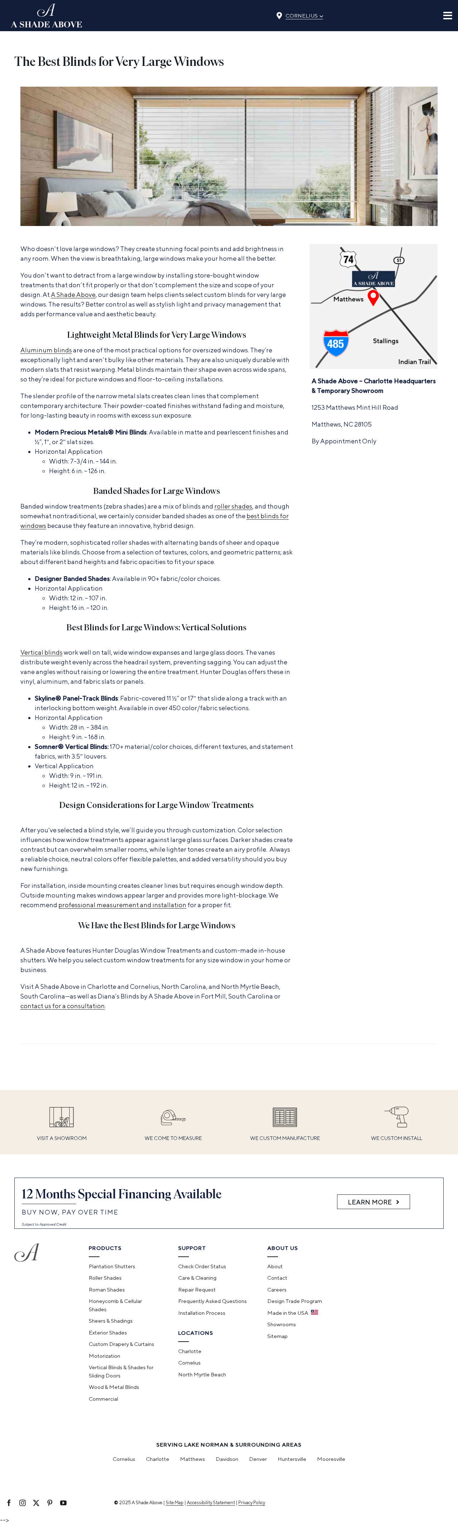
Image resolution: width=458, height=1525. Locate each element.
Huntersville (292, 1459)
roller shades (233, 506)
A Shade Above (73, 294)
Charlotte (157, 1459)
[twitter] (36, 1503)
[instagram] (22, 1503)
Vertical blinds (41, 652)
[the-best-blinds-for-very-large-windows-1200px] (229, 89)
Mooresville (331, 1459)
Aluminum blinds (46, 350)
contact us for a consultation (62, 1006)
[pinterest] (50, 1503)
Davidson (227, 1459)
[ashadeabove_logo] (46, 6)
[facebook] (9, 1503)
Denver (258, 1459)
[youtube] (63, 1503)
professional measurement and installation (122, 905)
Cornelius (304, 15)
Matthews (192, 1459)
